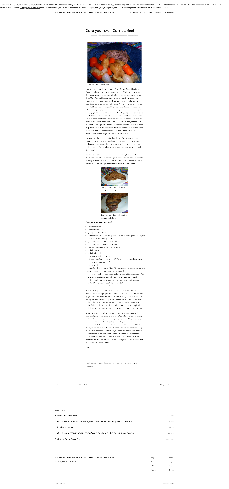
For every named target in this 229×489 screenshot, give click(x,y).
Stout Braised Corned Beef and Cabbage (108, 339)
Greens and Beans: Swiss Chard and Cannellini (72, 385)
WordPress (171, 483)
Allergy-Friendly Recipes (105, 35)
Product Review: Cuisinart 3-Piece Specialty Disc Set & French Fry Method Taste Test (94, 421)
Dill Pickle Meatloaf (64, 427)
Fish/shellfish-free (109, 363)
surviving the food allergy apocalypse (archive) (84, 12)
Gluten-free (119, 363)
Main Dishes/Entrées (133, 35)
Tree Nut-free (90, 366)
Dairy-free (93, 363)
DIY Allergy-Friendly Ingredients (119, 35)
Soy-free (135, 363)
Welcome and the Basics (66, 415)
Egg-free (101, 363)
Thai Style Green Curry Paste (68, 439)
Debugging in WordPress (30, 7)
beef (88, 363)
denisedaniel (94, 35)
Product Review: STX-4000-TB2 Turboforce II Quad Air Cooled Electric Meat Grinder (94, 433)
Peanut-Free (128, 363)
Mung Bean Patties (166, 385)
